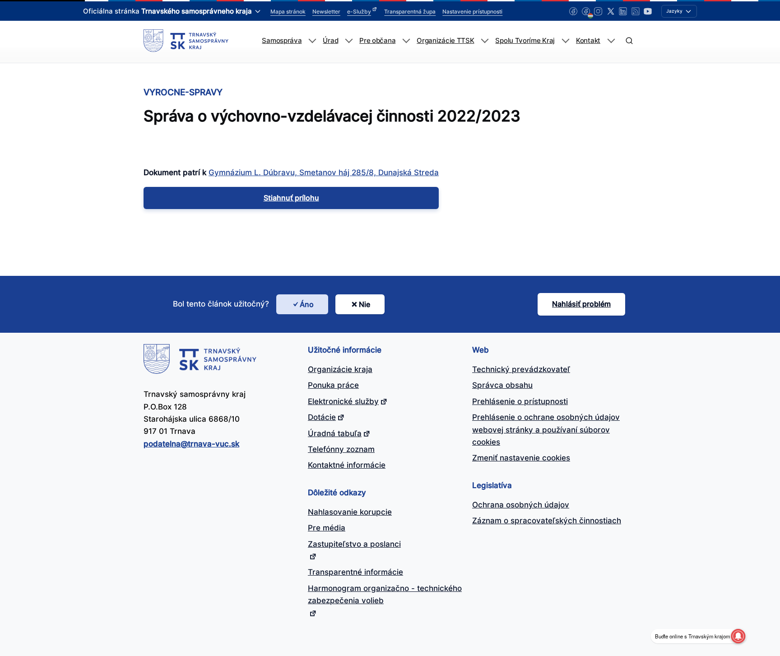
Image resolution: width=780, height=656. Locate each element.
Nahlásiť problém (581, 303)
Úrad (330, 41)
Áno (307, 304)
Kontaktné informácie (346, 465)
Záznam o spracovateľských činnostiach (546, 520)
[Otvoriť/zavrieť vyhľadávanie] (629, 40)
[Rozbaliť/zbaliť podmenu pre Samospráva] (312, 41)
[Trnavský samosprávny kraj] (186, 40)
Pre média (326, 527)
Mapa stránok (288, 11)
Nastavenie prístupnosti (472, 11)
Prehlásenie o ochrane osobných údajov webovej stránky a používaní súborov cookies (546, 430)
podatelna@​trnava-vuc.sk (191, 443)
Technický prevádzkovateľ (521, 369)
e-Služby (359, 11)
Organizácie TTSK (445, 41)
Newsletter (326, 11)
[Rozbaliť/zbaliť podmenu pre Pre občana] (406, 41)
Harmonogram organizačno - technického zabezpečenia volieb (385, 594)
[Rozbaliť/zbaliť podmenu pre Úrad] (349, 41)
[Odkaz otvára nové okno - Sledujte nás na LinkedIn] (622, 11)
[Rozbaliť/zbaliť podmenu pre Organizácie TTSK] (484, 41)
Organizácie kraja (340, 369)
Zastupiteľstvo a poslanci (354, 544)
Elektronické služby (343, 401)
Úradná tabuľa (335, 433)
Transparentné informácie (355, 572)
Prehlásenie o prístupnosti (520, 401)
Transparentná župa (410, 11)
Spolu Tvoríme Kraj (525, 41)
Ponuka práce (333, 385)
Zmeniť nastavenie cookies (521, 457)
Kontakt (588, 41)
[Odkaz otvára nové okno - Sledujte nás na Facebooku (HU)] (585, 11)
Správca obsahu (502, 385)
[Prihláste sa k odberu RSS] (635, 11)
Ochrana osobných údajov (520, 504)
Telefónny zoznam (341, 449)
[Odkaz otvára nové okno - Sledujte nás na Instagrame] (598, 11)
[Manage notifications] (738, 636)
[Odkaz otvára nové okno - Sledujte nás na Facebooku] (573, 11)
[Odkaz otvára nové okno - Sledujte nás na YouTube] (647, 11)
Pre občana (377, 41)
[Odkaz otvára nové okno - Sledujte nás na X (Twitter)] (610, 11)
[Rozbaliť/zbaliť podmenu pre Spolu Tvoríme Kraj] (565, 41)
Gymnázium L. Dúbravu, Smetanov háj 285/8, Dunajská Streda (324, 172)
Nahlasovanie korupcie (350, 511)
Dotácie (322, 417)
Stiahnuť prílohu (291, 197)
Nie (364, 304)
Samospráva (282, 41)
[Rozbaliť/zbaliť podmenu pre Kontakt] (611, 41)
